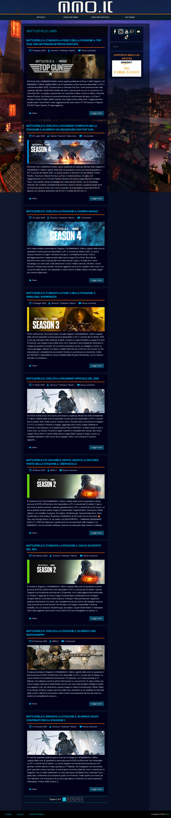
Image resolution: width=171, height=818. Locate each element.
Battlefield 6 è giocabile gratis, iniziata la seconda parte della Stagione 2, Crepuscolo (62, 462)
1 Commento (88, 136)
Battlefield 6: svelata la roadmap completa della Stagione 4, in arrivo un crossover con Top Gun (61, 127)
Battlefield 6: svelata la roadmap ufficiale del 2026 (62, 378)
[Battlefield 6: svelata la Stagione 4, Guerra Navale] (66, 234)
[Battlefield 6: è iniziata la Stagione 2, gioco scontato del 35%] (66, 572)
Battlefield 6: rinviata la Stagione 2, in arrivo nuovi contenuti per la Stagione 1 (62, 718)
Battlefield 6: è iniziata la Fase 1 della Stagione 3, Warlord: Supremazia (60, 295)
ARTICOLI (41, 17)
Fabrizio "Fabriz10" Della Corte (63, 136)
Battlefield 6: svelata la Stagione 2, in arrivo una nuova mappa (61, 633)
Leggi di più (96, 113)
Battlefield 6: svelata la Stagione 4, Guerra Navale (62, 211)
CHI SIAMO (130, 17)
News (34, 113)
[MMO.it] (85, 7)
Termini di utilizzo (36, 814)
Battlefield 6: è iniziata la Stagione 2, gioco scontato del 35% (63, 547)
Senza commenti (88, 50)
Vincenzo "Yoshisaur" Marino (63, 50)
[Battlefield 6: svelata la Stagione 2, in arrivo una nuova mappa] (66, 657)
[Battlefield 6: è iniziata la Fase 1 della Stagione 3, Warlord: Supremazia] (66, 319)
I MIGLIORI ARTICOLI (100, 17)
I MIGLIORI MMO (70, 17)
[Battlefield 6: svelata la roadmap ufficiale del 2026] (66, 401)
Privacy (20, 814)
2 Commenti (86, 218)
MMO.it (53, 470)
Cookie (8, 814)
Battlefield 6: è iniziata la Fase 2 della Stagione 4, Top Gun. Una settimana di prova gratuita (63, 42)
